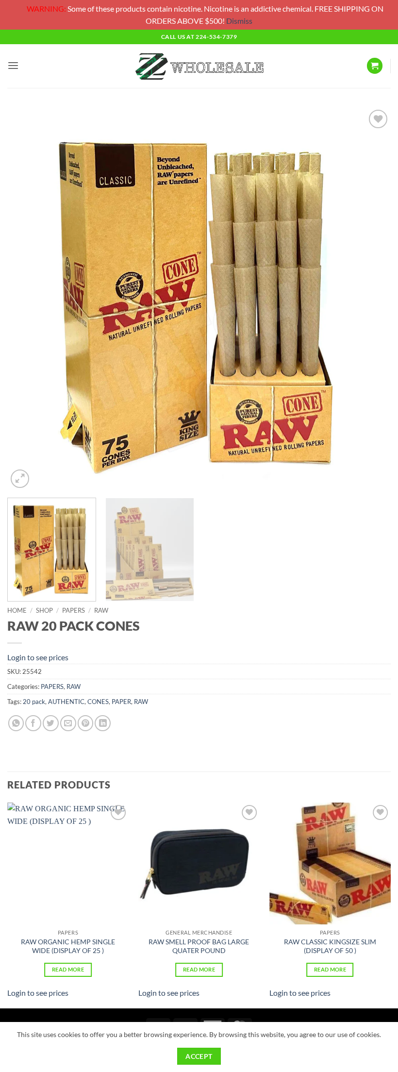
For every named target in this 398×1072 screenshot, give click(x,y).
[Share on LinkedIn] (103, 723)
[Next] (371, 298)
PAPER (121, 701)
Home (17, 610)
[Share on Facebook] (33, 723)
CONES (98, 701)
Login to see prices (37, 657)
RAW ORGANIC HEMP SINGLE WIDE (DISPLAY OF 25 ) (68, 946)
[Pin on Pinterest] (86, 723)
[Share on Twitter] (51, 723)
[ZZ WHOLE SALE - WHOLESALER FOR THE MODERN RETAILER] (199, 66)
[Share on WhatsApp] (16, 723)
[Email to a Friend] (68, 723)
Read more (68, 969)
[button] (13, 66)
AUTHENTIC (66, 701)
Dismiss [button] (239, 20)
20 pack (34, 701)
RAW (101, 610)
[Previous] (27, 298)
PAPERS (73, 610)
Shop (44, 610)
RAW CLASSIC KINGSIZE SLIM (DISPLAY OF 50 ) (330, 946)
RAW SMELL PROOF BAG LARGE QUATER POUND (199, 946)
